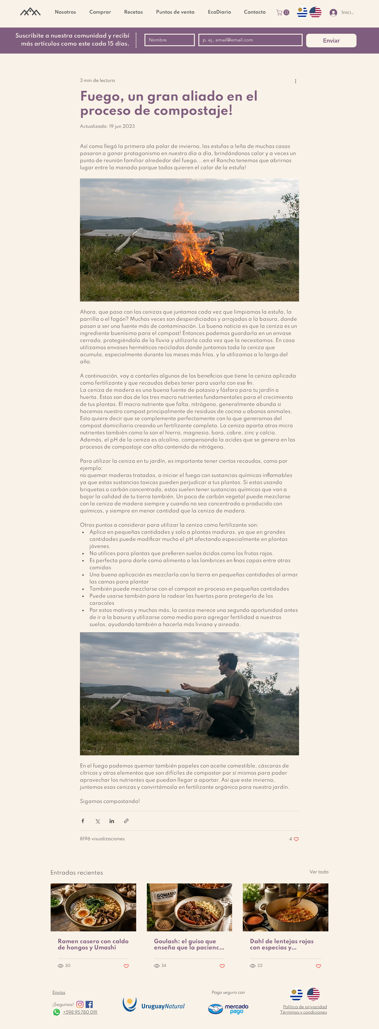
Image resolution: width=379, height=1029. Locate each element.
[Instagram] (79, 1004)
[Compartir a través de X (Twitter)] (97, 821)
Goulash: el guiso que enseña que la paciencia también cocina (189, 945)
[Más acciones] (295, 81)
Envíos (58, 993)
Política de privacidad (305, 1007)
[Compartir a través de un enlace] (126, 821)
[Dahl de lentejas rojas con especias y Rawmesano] (285, 907)
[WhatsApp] (56, 1012)
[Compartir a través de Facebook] (83, 821)
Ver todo (319, 872)
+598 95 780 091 (80, 1012)
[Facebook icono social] (89, 1004)
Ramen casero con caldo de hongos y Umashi (93, 945)
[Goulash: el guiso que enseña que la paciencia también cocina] (189, 907)
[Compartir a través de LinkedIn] (112, 821)
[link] (283, 12)
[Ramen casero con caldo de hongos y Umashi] (93, 907)
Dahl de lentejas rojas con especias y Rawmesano (282, 945)
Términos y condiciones (303, 1012)
